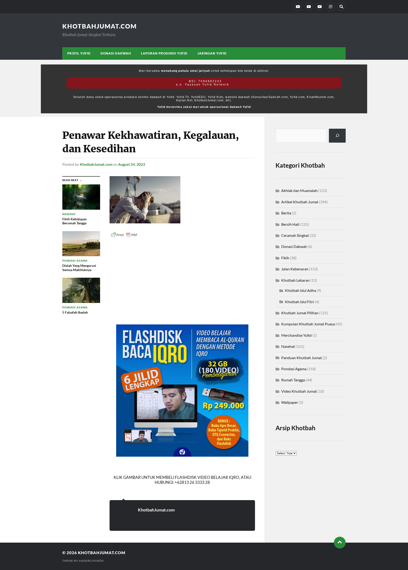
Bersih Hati (290, 224)
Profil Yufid (79, 53)
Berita (286, 213)
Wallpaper (289, 402)
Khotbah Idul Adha (300, 290)
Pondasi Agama (293, 368)
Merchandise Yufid (296, 335)
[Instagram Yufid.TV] (330, 6)
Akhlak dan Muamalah (299, 190)
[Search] (341, 6)
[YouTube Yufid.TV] (298, 6)
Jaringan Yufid (212, 53)
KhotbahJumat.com (99, 26)
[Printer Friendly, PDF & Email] (124, 235)
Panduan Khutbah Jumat (301, 357)
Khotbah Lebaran (295, 280)
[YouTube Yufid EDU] (309, 6)
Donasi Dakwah (116, 53)
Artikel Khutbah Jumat (299, 202)
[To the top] (340, 543)
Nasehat (288, 346)
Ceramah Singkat (295, 235)
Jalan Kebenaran (294, 269)
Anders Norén (91, 560)
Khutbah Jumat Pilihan (300, 313)
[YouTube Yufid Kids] (319, 6)
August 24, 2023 (131, 164)
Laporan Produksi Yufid (164, 53)
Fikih (285, 257)
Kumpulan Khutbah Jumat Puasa (308, 324)
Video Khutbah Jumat (299, 391)
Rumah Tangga (293, 380)
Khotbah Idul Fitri (299, 301)
